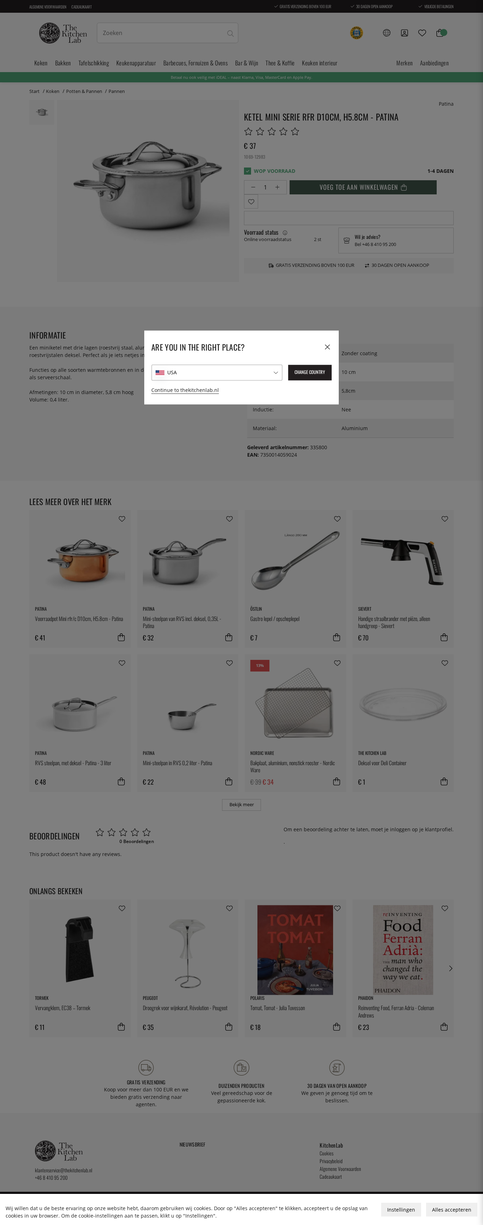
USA (172, 372)
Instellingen (401, 1209)
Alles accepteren (451, 1209)
